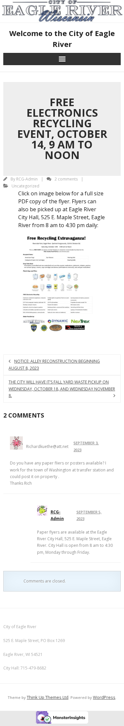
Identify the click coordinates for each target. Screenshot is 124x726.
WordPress (104, 697)
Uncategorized (25, 186)
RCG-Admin (27, 179)
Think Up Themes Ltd (47, 697)
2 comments (66, 179)
